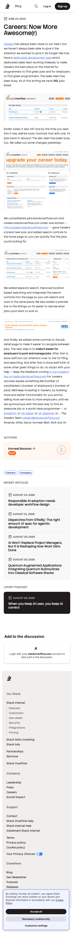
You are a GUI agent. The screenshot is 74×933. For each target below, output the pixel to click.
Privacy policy (16, 842)
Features (14, 708)
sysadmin (10, 413)
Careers (9, 44)
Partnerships (14, 751)
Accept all (36, 911)
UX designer (46, 413)
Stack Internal (15, 702)
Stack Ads (13, 744)
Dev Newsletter (16, 877)
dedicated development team (33, 57)
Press (10, 787)
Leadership (13, 782)
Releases (12, 887)
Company (26, 472)
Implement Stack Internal (23, 830)
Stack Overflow (16, 763)
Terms (10, 837)
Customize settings (36, 925)
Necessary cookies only (36, 918)
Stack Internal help (18, 825)
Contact (11, 816)
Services (12, 756)
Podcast (12, 882)
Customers (16, 713)
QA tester (27, 413)
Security (14, 722)
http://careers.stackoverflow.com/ (26, 227)
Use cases (15, 718)
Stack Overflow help (20, 821)
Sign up (62, 6)
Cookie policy (15, 847)
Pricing (13, 732)
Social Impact (15, 797)
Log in (47, 6)
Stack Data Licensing (20, 739)
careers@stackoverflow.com (41, 417)
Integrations (17, 727)
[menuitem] (36, 6)
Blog (9, 872)
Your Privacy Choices (21, 854)
